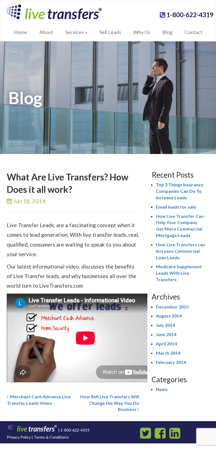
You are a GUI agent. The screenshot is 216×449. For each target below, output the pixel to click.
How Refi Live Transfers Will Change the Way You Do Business (109, 403)
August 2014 (169, 315)
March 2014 (168, 353)
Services (75, 32)
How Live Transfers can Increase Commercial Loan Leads (180, 251)
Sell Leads (110, 32)
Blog (167, 32)
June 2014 (166, 334)
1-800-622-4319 (189, 15)
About (46, 32)
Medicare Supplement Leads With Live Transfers (179, 273)
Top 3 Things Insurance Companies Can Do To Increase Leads (179, 191)
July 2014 (165, 325)
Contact (193, 32)
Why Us (141, 32)
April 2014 (166, 343)
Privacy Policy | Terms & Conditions (38, 437)
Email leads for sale (176, 206)
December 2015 (172, 306)
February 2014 (171, 362)
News (162, 389)
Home (20, 32)
